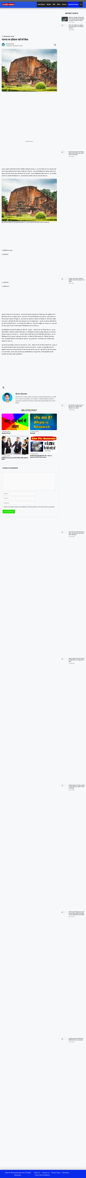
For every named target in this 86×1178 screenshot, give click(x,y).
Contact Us (46, 1172)
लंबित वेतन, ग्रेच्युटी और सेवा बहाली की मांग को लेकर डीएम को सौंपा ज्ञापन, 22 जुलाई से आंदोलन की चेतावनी (76, 19)
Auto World (41, 4)
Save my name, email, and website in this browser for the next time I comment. (29, 507)
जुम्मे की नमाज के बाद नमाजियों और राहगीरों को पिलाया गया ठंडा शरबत (76, 1039)
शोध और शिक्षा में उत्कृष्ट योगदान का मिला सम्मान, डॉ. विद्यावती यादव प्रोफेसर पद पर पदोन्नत (76, 406)
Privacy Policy (55, 1172)
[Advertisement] (29, 21)
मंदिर (54, 4)
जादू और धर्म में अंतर (6, 433)
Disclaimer (65, 1172)
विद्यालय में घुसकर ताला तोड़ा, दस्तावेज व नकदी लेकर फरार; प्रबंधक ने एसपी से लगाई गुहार (77, 786)
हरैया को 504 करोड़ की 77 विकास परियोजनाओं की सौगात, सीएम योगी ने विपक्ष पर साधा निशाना (76, 153)
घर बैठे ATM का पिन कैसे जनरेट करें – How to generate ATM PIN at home (41, 456)
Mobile (49, 4)
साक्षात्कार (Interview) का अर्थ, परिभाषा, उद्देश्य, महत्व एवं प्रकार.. (15, 458)
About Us (37, 1172)
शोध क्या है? (32, 433)
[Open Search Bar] (81, 4)
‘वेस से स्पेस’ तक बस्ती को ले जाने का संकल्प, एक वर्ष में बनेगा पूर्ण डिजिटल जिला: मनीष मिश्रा (76, 533)
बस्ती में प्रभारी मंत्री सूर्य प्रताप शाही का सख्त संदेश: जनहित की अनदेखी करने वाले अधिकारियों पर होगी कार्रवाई (76, 913)
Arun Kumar (11, 44)
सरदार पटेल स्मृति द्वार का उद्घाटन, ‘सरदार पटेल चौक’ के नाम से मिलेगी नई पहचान (76, 26)
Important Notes (73, 4)
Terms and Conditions (42, 1175)
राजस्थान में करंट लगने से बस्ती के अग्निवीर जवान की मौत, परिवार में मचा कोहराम (76, 280)
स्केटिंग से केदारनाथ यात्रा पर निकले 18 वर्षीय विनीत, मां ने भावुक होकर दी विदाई (76, 660)
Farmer (64, 4)
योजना (58, 4)
